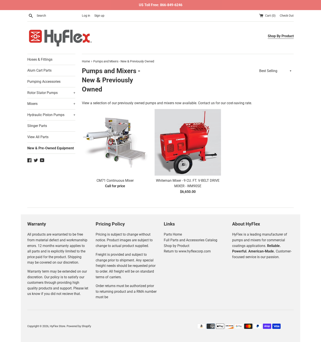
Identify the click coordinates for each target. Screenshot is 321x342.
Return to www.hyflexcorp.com (187, 251)
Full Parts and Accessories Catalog (190, 240)
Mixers (51, 104)
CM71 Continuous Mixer (115, 180)
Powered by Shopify (79, 326)
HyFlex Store (57, 326)
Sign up (99, 16)
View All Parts (37, 137)
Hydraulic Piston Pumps (51, 115)
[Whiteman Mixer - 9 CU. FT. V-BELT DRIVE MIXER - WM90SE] (188, 142)
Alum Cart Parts (39, 70)
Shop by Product (176, 246)
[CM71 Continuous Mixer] (115, 142)
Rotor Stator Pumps (51, 93)
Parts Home (173, 234)
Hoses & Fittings (39, 59)
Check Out (287, 16)
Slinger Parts (37, 126)
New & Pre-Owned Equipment (50, 148)
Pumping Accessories (43, 81)
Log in (86, 16)
